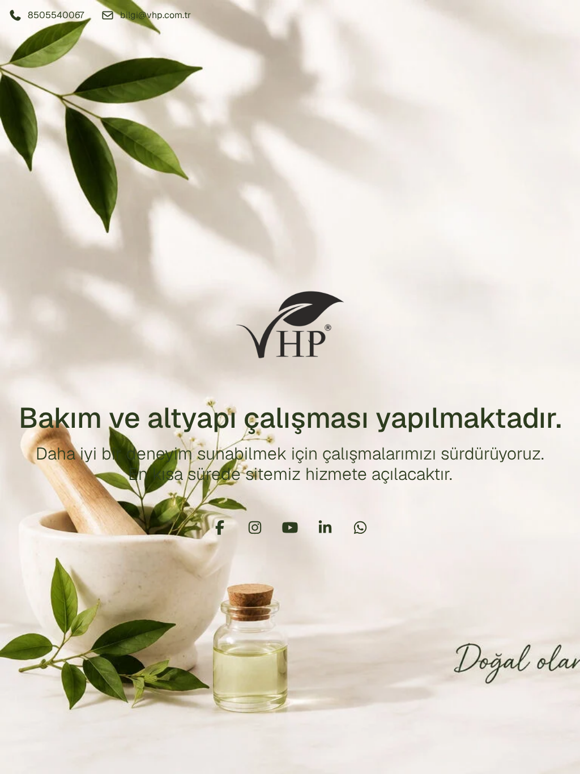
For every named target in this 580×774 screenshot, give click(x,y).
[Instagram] (255, 527)
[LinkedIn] (325, 527)
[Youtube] (290, 527)
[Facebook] (220, 527)
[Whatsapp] (360, 527)
